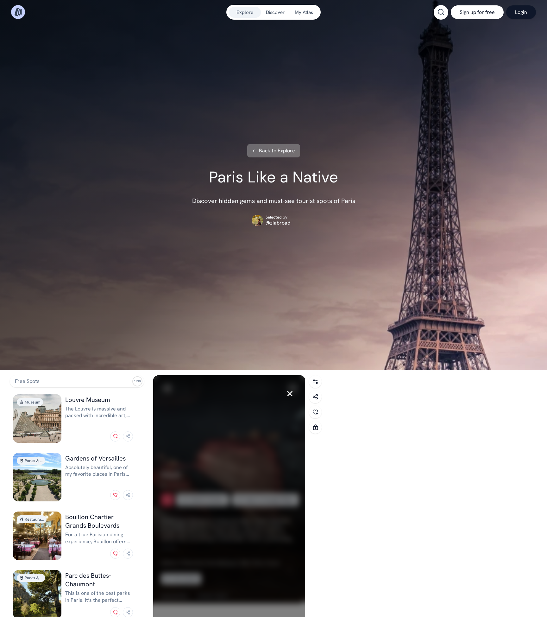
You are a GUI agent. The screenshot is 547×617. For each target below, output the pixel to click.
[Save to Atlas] (115, 436)
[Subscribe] (315, 427)
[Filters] (315, 381)
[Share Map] (315, 397)
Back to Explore (277, 151)
